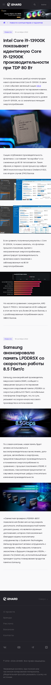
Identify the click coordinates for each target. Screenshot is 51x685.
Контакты (8, 635)
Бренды (7, 617)
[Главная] (4, 22)
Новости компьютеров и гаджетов (26, 22)
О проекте (9, 611)
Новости (8, 32)
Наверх (42, 599)
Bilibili (38, 86)
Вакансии (8, 629)
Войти (43, 5)
